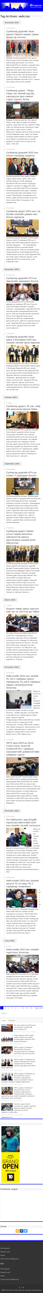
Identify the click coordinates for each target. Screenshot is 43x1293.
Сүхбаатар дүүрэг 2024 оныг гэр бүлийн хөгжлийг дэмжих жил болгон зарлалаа (23, 214)
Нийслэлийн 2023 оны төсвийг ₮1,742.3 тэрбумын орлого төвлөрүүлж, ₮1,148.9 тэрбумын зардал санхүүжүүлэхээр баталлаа (23, 682)
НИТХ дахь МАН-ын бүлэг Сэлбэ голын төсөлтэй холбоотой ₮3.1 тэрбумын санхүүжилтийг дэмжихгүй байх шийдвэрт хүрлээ (22, 749)
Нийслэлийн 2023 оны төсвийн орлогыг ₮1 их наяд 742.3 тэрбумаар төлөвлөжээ (22, 883)
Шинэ (4, 1020)
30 (31, 1008)
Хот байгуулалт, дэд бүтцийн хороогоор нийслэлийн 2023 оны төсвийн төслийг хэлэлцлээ (23, 822)
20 (27, 1008)
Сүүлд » (4, 1013)
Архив (2, 1255)
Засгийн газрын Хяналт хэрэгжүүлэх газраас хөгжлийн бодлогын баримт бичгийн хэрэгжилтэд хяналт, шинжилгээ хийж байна (18, 1108)
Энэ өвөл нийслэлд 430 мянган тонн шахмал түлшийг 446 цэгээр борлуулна (25, 1027)
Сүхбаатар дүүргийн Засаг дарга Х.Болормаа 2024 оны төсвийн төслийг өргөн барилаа (23, 339)
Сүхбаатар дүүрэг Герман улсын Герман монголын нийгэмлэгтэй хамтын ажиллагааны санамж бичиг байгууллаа (21, 537)
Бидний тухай (5, 1252)
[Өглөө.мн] (21, 5)
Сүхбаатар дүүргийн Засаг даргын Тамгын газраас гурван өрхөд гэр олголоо (22, 34)
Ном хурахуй (4, 1248)
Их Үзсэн (12, 1020)
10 (23, 1008)
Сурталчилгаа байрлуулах (9, 1259)
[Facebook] (21, 1231)
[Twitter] (26, 1231)
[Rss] (17, 1231)
